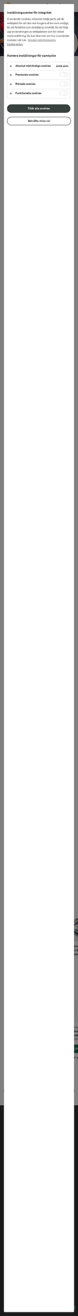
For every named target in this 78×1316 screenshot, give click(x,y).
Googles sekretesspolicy (42, 40)
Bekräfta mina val (39, 121)
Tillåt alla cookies (39, 108)
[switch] (64, 74)
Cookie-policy (15, 44)
